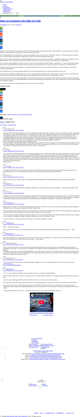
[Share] (40, 48)
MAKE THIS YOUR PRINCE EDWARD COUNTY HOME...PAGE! (42, 15)
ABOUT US (6, 11)
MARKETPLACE (8, 8)
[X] (40, 40)
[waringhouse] (45, 347)
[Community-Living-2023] (47, 345)
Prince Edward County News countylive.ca (17, 416)
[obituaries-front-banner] (34, 341)
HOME (36, 413)
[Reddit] (40, 35)
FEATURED (6, 7)
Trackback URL (12, 125)
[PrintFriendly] (40, 28)
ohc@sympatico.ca (7, 263)
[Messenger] (40, 30)
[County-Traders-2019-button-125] (33, 344)
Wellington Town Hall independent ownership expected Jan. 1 (45, 355)
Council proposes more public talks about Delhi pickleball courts (48, 353)
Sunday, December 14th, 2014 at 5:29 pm (13, 167)
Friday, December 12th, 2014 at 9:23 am (13, 259)
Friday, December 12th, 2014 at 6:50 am (13, 270)
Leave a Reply (3, 125)
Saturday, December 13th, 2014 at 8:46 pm (13, 193)
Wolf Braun (9, 202)
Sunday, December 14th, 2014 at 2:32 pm (13, 185)
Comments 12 (18, 24)
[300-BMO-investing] (40, 387)
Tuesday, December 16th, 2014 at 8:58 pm (13, 130)
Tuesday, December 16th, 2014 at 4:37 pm (13, 151)
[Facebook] (40, 38)
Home (4, 4)
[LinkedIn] (40, 43)
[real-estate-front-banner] (36, 338)
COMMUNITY (7, 10)
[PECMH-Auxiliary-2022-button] (48, 313)
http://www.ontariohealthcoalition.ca (12, 265)
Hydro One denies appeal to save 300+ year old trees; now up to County (47, 359)
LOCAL (5, 6)
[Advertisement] (41, 327)
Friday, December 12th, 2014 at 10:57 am (13, 244)
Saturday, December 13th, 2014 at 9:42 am (13, 204)
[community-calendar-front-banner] (34, 340)
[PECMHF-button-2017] (36, 313)
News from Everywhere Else (25, 114)
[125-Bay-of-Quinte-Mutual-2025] (35, 345)
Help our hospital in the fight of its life (20, 20)
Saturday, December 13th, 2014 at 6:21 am (13, 224)
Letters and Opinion (12, 114)
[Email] (40, 45)
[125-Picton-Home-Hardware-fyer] (46, 344)
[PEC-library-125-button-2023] (33, 315)
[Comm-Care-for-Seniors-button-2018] (48, 315)
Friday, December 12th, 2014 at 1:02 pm (13, 235)
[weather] (43, 348)
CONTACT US (70, 413)
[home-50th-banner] (6, 2)
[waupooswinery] (34, 347)
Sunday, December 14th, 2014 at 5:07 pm (13, 177)
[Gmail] (40, 33)
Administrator (3, 24)
